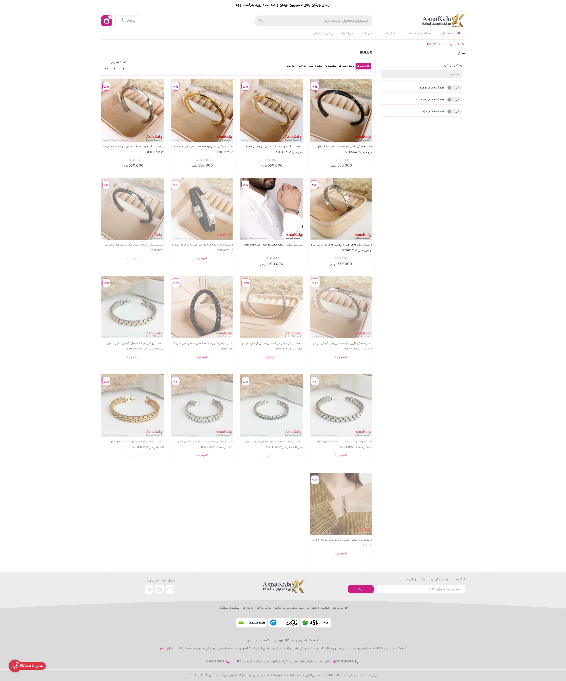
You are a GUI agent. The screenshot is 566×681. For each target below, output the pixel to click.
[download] (251, 622)
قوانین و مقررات (318, 608)
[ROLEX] (283, 586)
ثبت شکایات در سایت (289, 608)
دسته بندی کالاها (420, 33)
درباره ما (347, 33)
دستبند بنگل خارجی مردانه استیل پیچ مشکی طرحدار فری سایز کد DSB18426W (343, 149)
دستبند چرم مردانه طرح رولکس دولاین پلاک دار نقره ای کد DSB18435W (202, 248)
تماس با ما (369, 33)
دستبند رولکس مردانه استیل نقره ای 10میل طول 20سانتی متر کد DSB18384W (344, 444)
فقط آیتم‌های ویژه (433, 111)
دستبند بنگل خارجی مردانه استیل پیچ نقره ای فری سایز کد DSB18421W (132, 149)
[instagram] (159, 589)
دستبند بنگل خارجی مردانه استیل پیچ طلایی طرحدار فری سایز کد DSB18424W (274, 149)
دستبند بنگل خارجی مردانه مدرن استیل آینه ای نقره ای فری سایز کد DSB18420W (272, 346)
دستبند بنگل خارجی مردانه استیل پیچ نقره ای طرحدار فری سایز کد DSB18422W (342, 346)
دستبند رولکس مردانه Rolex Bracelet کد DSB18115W (273, 245)
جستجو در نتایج (453, 65)
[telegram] (149, 589)
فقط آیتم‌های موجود (432, 88)
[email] (170, 589)
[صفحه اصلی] (463, 44)
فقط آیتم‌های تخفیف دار (430, 100)
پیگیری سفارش (323, 33)
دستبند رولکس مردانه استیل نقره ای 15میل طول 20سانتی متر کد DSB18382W (205, 444)
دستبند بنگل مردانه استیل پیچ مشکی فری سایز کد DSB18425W (134, 248)
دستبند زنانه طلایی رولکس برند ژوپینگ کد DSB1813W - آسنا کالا (341, 543)
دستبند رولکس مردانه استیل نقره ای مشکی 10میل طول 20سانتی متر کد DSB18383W (274, 444)
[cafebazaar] (315, 622)
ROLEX (431, 44)
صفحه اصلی (449, 33)
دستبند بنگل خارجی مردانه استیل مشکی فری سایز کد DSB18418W (202, 346)
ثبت (360, 589)
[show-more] (229, 209)
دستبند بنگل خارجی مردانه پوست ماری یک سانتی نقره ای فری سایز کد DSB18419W (341, 248)
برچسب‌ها (449, 44)
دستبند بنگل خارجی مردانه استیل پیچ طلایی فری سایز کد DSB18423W (202, 149)
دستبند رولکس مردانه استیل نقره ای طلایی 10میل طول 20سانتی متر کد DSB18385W (135, 346)
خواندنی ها (392, 33)
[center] (260, 21)
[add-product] (368, 110)
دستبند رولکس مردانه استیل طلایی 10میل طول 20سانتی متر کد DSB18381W (137, 444)
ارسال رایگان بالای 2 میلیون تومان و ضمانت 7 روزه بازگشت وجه (283, 5)
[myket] (283, 622)
